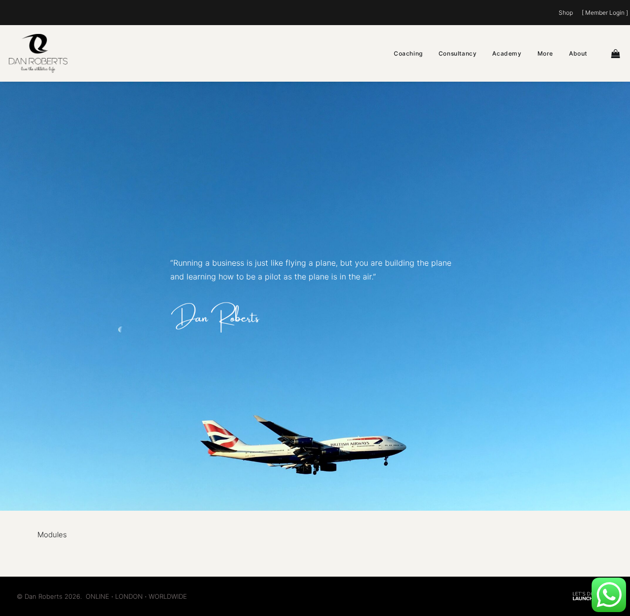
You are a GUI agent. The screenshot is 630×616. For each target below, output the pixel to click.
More (545, 53)
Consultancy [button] (458, 53)
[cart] (616, 53)
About (578, 53)
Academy (506, 53)
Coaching (408, 53)
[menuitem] (567, 12)
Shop (566, 12)
